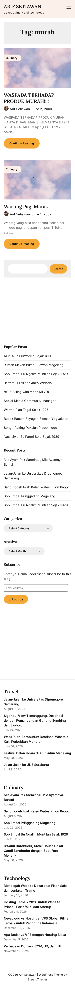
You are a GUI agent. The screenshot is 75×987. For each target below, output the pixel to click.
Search (58, 269)
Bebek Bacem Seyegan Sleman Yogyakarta (36, 419)
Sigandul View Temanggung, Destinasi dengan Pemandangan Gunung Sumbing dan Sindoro (35, 720)
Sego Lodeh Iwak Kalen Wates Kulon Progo (36, 487)
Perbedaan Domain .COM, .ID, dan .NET (34, 946)
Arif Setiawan (22, 6)
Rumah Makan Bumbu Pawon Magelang (33, 365)
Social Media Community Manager (30, 401)
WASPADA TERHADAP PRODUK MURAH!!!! (29, 98)
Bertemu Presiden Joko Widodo (28, 383)
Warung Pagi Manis (26, 206)
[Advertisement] (38, 310)
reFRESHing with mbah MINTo (26, 392)
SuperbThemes (37, 979)
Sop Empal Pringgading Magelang (29, 496)
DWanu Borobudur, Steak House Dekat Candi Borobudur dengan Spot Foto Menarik (33, 850)
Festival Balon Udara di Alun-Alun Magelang (37, 753)
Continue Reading (21, 143)
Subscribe (15, 599)
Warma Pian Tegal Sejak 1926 (26, 410)
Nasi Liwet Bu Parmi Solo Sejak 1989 (31, 437)
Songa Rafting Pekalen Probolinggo (30, 428)
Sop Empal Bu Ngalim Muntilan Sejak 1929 (36, 374)
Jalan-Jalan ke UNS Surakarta (26, 765)
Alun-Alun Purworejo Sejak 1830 (28, 356)
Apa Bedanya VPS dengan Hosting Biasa (35, 935)
